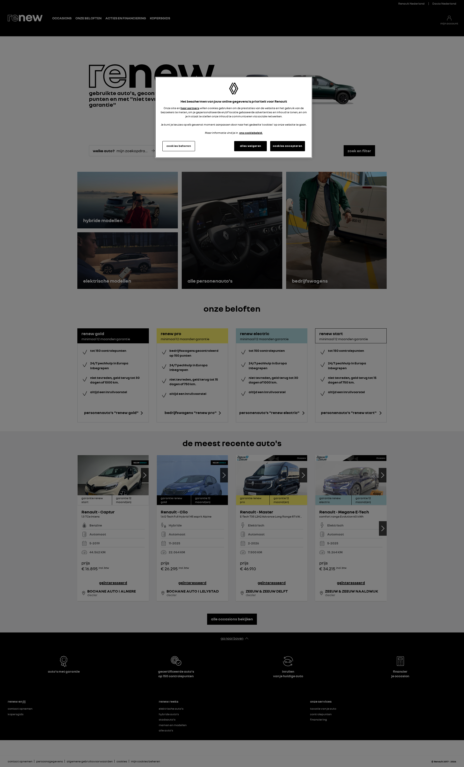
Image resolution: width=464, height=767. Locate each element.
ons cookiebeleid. (251, 133)
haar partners (190, 108)
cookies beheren (179, 146)
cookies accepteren (287, 146)
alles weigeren (250, 146)
